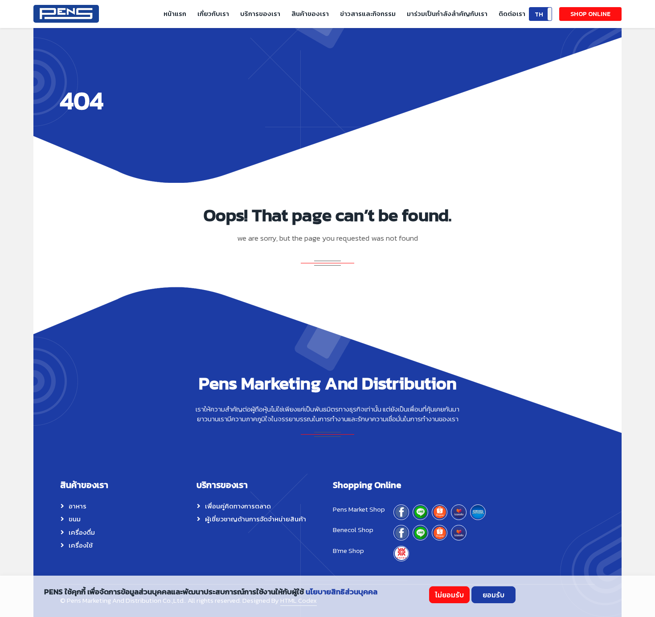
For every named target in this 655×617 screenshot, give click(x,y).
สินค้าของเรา (310, 13)
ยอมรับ (493, 594)
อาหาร (77, 506)
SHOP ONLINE (590, 14)
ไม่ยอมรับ (449, 594)
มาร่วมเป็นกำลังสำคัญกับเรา (447, 13)
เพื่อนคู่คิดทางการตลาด (238, 506)
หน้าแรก (175, 13)
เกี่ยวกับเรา (213, 13)
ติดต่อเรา (512, 13)
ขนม (75, 519)
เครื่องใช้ (81, 545)
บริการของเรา (260, 13)
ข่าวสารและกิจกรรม (368, 13)
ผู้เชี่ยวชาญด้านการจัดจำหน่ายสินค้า (255, 519)
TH (539, 14)
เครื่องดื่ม (82, 532)
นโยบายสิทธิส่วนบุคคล (341, 591)
